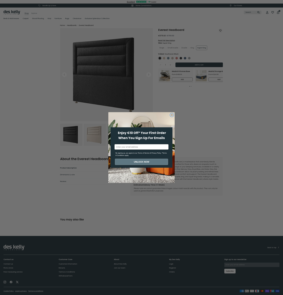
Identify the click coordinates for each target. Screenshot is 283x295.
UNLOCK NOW (141, 162)
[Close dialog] (172, 115)
